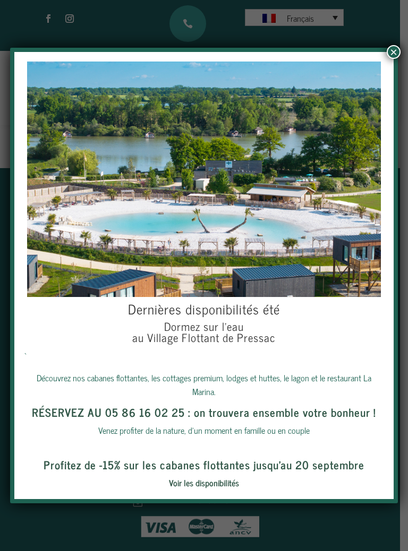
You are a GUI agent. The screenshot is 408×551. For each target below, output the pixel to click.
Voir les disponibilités (204, 482)
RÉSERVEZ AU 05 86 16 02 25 (108, 412)
